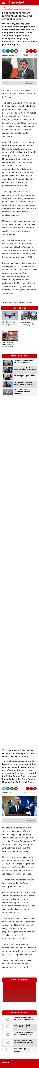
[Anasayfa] (7, 1062)
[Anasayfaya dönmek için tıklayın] (19, 3)
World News (9, 7)
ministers (22, 302)
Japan (15, 302)
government (7, 302)
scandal (29, 302)
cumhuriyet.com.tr (9, 55)
